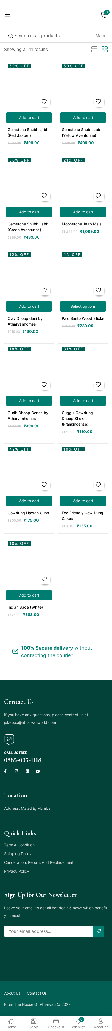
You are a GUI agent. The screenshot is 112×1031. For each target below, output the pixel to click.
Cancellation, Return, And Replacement (38, 862)
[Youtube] (38, 771)
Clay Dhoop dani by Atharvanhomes (25, 321)
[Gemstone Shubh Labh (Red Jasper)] (29, 85)
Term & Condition (19, 845)
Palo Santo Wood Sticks (83, 318)
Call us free (15, 753)
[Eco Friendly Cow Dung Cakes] (83, 468)
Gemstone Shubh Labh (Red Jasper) (28, 132)
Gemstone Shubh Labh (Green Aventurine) (28, 227)
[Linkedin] (27, 771)
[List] (94, 49)
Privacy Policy (16, 871)
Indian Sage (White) (25, 607)
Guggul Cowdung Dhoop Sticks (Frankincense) (77, 418)
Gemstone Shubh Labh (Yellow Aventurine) (82, 132)
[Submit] (98, 931)
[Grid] (104, 49)
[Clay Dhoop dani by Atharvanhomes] (29, 274)
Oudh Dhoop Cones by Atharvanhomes (28, 415)
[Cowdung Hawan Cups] (29, 468)
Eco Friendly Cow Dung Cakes (82, 515)
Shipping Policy (18, 853)
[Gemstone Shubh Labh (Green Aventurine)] (29, 179)
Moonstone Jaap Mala (82, 224)
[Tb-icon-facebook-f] (6, 771)
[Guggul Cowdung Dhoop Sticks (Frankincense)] (83, 368)
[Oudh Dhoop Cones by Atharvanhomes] (29, 368)
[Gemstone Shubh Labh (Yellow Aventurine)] (83, 85)
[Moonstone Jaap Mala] (83, 179)
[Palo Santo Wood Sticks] (83, 274)
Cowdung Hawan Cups (28, 512)
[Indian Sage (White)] (29, 563)
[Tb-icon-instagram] (16, 771)
